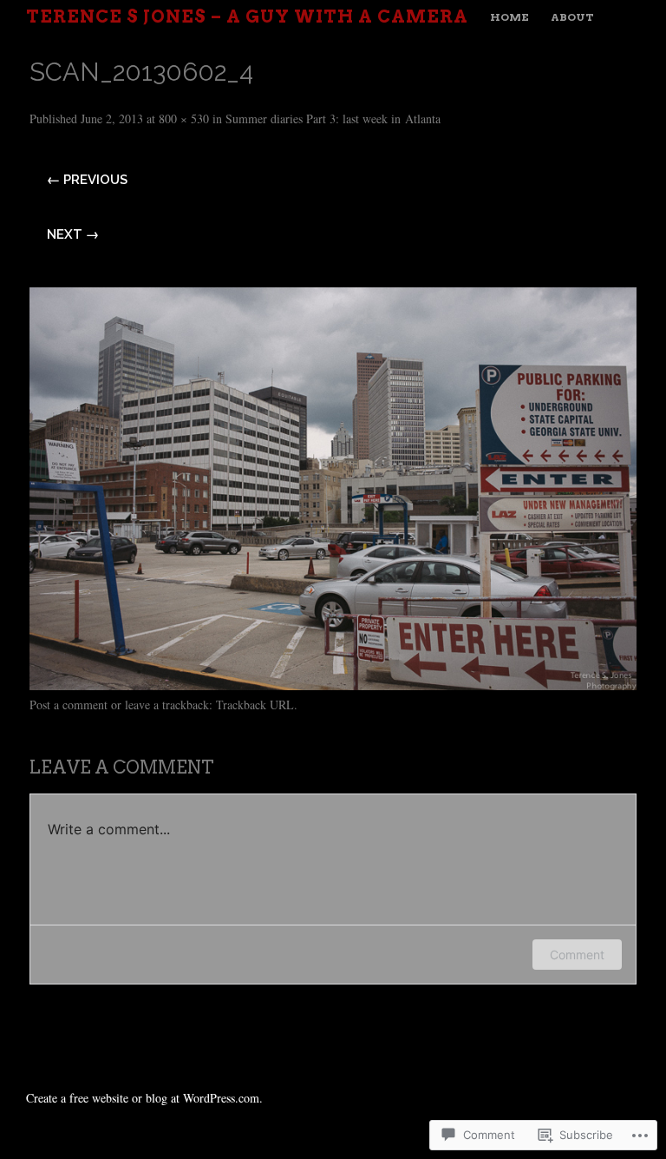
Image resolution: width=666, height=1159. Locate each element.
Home (509, 16)
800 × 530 (184, 118)
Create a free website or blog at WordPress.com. (144, 1098)
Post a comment (68, 704)
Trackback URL (255, 704)
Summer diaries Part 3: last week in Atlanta (333, 118)
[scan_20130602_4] (333, 683)
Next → (73, 234)
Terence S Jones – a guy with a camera (247, 16)
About (572, 16)
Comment (577, 954)
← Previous (87, 180)
